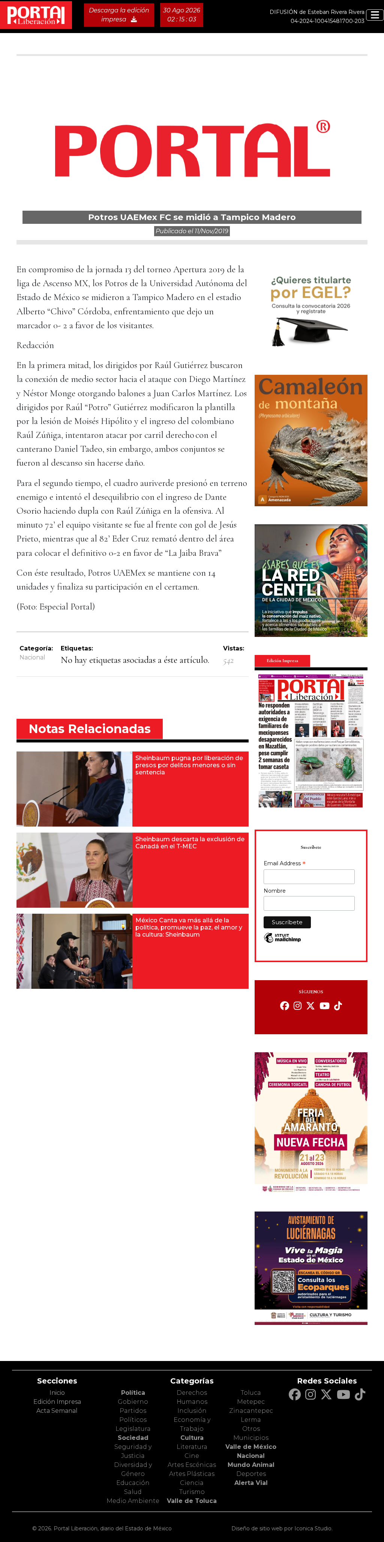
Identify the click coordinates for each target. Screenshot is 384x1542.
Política (133, 1392)
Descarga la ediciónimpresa (119, 15)
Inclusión (192, 1410)
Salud (133, 1491)
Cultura (192, 1437)
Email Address (285, 864)
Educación (133, 1482)
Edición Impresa (57, 1401)
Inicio (57, 1392)
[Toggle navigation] (375, 15)
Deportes (251, 1473)
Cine (191, 1455)
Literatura (192, 1446)
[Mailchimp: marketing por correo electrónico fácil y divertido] (282, 941)
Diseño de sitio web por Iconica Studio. (282, 1528)
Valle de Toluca (192, 1500)
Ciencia (192, 1482)
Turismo (192, 1491)
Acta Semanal (57, 1410)
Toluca (251, 1392)
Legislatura (133, 1428)
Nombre (275, 890)
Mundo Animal (251, 1464)
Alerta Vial (251, 1482)
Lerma (251, 1419)
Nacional (32, 657)
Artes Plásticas (191, 1473)
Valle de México (250, 1446)
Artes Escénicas (192, 1464)
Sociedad (133, 1437)
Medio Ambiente (132, 1500)
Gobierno (133, 1401)
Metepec (251, 1401)
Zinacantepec (251, 1410)
